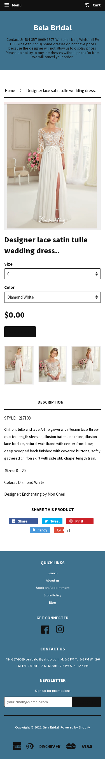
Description (51, 402)
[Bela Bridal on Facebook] (45, 628)
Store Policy (52, 595)
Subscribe (86, 702)
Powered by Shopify (75, 727)
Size (8, 264)
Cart (96, 5)
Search (53, 573)
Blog (52, 602)
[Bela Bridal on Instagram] (60, 628)
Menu (16, 5)
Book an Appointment (52, 587)
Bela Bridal (53, 27)
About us (52, 580)
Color (9, 287)
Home (10, 90)
